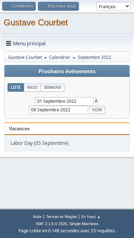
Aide (37, 216)
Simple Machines (84, 224)
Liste (16, 87)
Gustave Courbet (36, 22)
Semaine (52, 87)
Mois (32, 87)
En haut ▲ (91, 216)
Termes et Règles (61, 216)
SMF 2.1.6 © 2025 (51, 224)
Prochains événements (67, 71)
